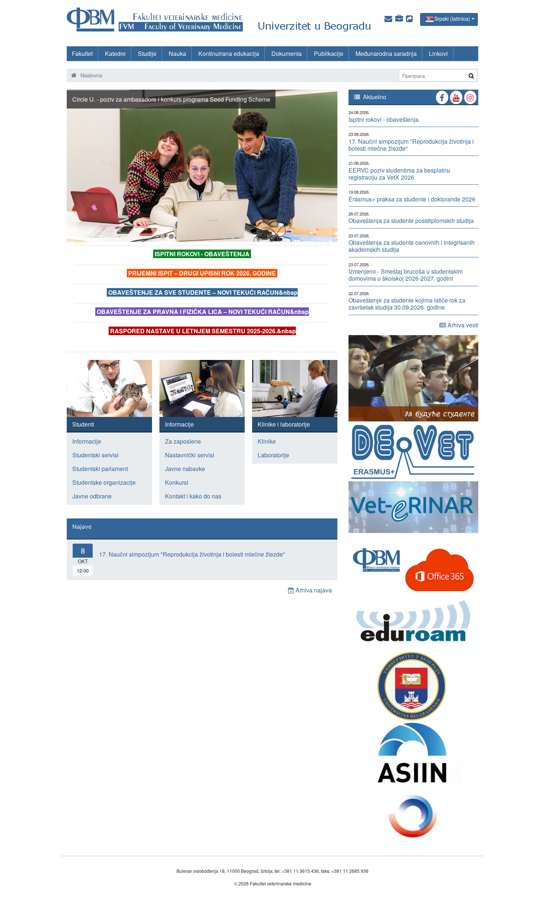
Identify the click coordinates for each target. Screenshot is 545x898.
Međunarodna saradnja (386, 53)
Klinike (267, 441)
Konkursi (176, 482)
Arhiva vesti (462, 325)
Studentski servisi (95, 455)
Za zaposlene (183, 441)
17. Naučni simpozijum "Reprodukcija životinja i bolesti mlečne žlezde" (192, 554)
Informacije (86, 441)
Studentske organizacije (104, 482)
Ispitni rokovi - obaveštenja (384, 119)
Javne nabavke (185, 468)
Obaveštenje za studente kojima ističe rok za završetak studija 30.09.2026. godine (407, 303)
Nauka (177, 53)
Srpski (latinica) (452, 18)
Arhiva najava (313, 590)
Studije (147, 53)
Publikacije (328, 53)
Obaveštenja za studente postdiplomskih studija (411, 220)
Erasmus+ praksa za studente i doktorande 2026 (412, 199)
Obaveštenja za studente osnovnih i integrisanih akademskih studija (412, 246)
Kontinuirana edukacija (228, 53)
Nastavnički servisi (189, 455)
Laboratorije (273, 455)
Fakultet (82, 53)
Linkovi (438, 53)
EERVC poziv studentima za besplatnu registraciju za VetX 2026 (399, 173)
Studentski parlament (100, 468)
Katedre (115, 53)
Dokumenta (286, 53)
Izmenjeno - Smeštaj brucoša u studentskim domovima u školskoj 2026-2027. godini (406, 275)
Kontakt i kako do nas (193, 496)
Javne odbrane (92, 496)
